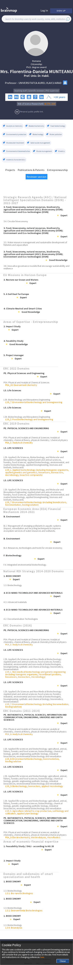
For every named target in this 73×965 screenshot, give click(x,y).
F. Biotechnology (12, 555)
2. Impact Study (12, 326)
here (42, 957)
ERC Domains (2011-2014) (21, 711)
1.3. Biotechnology (13, 585)
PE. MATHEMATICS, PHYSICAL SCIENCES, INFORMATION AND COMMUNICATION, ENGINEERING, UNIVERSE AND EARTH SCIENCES (35, 717)
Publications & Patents (31, 170)
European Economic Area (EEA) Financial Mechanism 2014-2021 (32, 510)
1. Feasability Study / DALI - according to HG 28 (29, 846)
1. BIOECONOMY (12, 576)
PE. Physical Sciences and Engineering (24, 373)
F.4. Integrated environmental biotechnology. (25, 565)
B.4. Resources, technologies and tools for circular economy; (33, 548)
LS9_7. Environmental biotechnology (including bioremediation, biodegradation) (37, 705)
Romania (36, 60)
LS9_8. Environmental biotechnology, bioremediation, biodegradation (32, 760)
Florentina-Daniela (29, 71)
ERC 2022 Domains (16, 368)
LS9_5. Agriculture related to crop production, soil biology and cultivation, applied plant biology (36, 812)
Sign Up (61, 10)
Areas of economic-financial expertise (31, 841)
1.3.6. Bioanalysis (13, 927)
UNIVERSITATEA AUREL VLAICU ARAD (40, 83)
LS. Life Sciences (12, 390)
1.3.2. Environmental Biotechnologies (23, 910)
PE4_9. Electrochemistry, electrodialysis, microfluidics (32, 837)
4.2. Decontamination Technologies (21, 619)
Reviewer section (36, 176)
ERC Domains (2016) (17, 625)
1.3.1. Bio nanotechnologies (19, 893)
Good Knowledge (58, 260)
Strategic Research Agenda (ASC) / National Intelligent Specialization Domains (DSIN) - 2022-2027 (35, 200)
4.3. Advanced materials (15, 602)
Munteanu (61, 71)
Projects (10, 170)
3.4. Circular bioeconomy (16, 221)
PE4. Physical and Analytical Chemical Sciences (26, 382)
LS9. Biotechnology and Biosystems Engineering (27, 399)
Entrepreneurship (57, 170)
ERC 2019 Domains (16, 423)
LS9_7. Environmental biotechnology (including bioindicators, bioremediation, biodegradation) (36, 503)
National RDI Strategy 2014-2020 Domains (33, 571)
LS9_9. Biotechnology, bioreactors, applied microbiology (34, 786)
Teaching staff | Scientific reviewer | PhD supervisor (36, 90)
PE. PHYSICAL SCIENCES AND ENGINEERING (26, 428)
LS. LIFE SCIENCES (13, 448)
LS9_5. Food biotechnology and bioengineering (29, 419)
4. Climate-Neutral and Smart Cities (23, 308)
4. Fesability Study (13, 341)
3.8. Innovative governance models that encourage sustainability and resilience (36, 267)
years (62, 97)
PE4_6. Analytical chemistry (19, 734)
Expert (64, 215)
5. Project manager (14, 355)
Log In (44, 10)
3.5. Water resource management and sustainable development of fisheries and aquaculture (35, 243)
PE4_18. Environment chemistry (21, 385)
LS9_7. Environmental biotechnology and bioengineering (33, 402)
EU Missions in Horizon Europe (25, 275)
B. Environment (12, 516)
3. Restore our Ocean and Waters (21, 280)
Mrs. (4, 71)
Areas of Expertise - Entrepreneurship (30, 322)
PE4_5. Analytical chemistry (19, 442)
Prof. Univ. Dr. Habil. (36, 75)
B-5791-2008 (50, 103)
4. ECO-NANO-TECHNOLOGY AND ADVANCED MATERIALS (33, 593)
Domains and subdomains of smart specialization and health (28, 875)
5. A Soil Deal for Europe (16, 294)
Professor (10, 83)
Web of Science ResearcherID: (31, 103)
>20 (56, 97)
